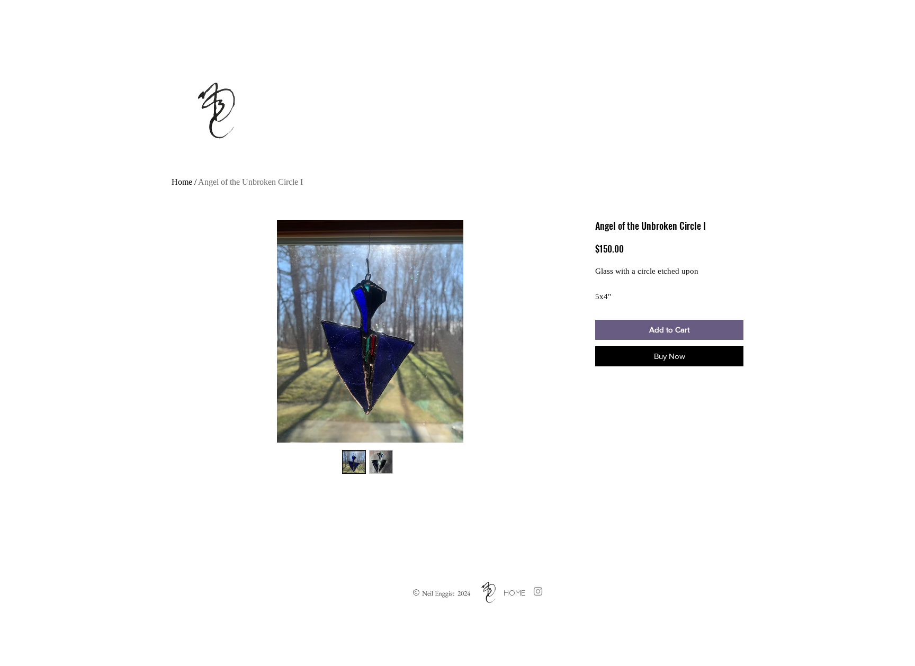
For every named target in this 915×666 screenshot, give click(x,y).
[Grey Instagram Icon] (538, 591)
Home (182, 181)
